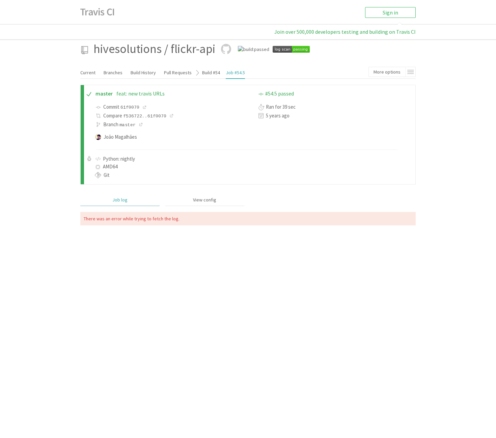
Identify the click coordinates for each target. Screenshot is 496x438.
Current (87, 73)
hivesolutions (127, 48)
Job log (120, 200)
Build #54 (211, 73)
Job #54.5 (235, 73)
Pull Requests (178, 73)
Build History (143, 73)
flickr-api (193, 48)
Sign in (390, 12)
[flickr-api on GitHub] (226, 49)
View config (204, 200)
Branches (113, 73)
